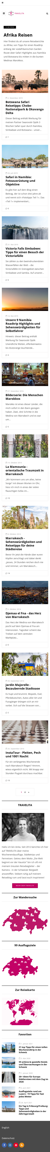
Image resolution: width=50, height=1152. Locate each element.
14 (9, 573)
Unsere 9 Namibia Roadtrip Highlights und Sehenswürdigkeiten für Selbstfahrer (23, 325)
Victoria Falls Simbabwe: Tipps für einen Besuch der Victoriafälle (25, 252)
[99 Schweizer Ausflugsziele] (20, 966)
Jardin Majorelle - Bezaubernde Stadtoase (23, 686)
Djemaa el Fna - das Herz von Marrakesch (23, 615)
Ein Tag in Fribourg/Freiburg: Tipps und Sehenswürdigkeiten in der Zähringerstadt (33, 1110)
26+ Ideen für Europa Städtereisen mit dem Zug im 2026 (33, 1079)
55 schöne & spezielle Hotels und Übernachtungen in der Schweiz (33, 1065)
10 (9, 498)
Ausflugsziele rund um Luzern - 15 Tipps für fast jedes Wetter (31, 1094)
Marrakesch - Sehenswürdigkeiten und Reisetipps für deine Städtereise (24, 543)
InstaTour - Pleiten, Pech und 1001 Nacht (23, 754)
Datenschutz (8, 1138)
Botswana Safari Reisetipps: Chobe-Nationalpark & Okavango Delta (25, 107)
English (5, 1127)
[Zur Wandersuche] (25, 920)
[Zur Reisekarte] (20, 1011)
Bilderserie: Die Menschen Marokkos (24, 397)
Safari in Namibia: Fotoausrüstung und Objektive (20, 180)
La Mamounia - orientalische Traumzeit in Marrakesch (25, 470)
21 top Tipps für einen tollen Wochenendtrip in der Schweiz (33, 1050)
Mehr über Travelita (25, 886)
